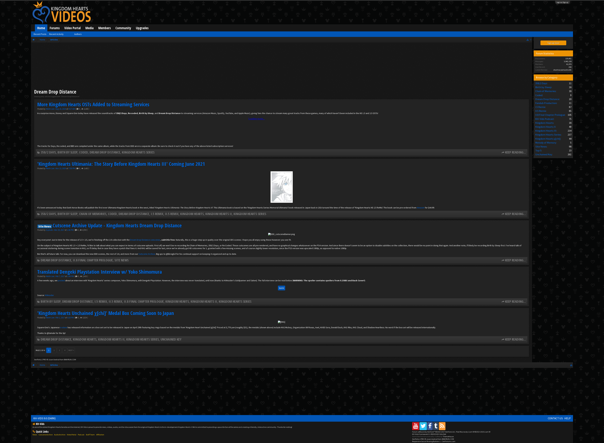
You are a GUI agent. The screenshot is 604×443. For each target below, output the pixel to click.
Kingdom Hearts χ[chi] (547, 138)
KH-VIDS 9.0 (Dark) (44, 418)
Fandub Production (546, 103)
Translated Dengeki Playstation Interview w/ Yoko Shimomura (99, 271)
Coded (83, 152)
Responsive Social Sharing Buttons (425, 441)
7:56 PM (72, 168)
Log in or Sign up (562, 2)
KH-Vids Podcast (544, 119)
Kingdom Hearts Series (138, 152)
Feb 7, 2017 (60, 276)
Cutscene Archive (147, 254)
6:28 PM (70, 317)
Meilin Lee (50, 109)
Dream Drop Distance (105, 152)
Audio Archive (59, 434)
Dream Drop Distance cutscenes (145, 239)
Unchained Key (171, 339)
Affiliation (100, 434)
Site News (122, 260)
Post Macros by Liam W (473, 432)
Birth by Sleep (67, 152)
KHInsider (49, 295)
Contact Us (555, 418)
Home (41, 28)
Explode (49, 230)
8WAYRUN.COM (70, 359)
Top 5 (538, 150)
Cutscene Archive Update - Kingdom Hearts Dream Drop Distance (117, 225)
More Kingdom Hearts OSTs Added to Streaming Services (93, 104)
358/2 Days (48, 152)
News (35, 434)
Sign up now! (553, 42)
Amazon (420, 207)
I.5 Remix (157, 214)
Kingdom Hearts (192, 214)
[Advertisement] (281, 66)
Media (89, 28)
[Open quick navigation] (528, 40)
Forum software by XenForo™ (433, 432)
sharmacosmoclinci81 (562, 70)
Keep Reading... (515, 152)
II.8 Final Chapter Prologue (93, 260)
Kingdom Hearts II (218, 214)
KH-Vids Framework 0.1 (429, 434)
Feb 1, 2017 (60, 317)
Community (123, 28)
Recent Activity (56, 34)
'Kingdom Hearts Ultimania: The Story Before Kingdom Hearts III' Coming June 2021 (121, 163)
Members (104, 28)
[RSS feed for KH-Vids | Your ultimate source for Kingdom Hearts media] (442, 425)
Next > (71, 350)
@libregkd (171, 254)
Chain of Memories (92, 214)
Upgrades (142, 28)
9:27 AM (72, 109)
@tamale (51, 333)
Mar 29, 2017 (59, 230)
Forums (55, 28)
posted (61, 280)
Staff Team (90, 434)
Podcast (81, 434)
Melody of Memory (545, 142)
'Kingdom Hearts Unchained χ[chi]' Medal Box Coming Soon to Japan (105, 313)
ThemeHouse (448, 436)
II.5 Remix (172, 214)
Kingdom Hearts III (545, 130)
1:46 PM (70, 230)
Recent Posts (40, 34)
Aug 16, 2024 (61, 109)
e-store (63, 327)
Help (567, 418)
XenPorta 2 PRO (40, 359)
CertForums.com (448, 441)
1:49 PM (70, 276)
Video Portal (72, 28)
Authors (78, 34)
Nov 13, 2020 (61, 168)
